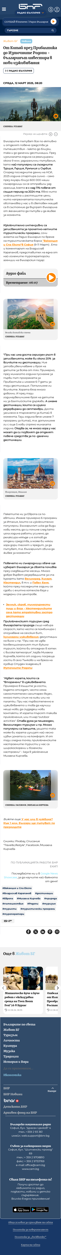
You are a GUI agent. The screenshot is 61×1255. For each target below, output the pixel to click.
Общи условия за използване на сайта (30, 1222)
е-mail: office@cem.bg (30, 1165)
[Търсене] (52, 30)
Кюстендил (11, 582)
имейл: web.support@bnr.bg (30, 1135)
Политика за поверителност (30, 1229)
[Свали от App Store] (21, 1209)
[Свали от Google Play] (40, 1209)
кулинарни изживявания (21, 636)
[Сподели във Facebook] (28, 931)
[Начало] (30, 6)
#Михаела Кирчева (28, 898)
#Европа (7, 898)
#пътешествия (12, 903)
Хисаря (46, 578)
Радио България (20, 70)
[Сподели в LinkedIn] (42, 931)
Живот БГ (10, 41)
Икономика (12, 1075)
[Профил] (57, 9)
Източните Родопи (17, 667)
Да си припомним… (18, 1068)
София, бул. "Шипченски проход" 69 (30, 1151)
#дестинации (44, 893)
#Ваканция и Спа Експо (17, 888)
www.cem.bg (30, 1169)
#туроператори (13, 914)
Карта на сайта (30, 1244)
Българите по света (19, 1024)
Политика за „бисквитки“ (30, 1236)
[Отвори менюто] (4, 9)
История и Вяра (15, 1062)
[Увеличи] (51, 134)
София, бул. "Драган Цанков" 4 (30, 1127)
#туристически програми (37, 908)
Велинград (32, 578)
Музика (9, 1051)
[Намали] (56, 134)
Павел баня (40, 582)
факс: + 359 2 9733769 (30, 1161)
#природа (50, 898)
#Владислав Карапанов (16, 893)
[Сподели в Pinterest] (50, 931)
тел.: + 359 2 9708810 (30, 1157)
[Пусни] (53, 21)
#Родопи (32, 903)
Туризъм (10, 1035)
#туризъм (49, 903)
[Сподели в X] (35, 931)
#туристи (9, 908)
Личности (11, 1040)
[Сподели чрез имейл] (57, 931)
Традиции (11, 1056)
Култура (10, 1046)
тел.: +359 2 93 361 (31, 1131)
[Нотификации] (51, 9)
